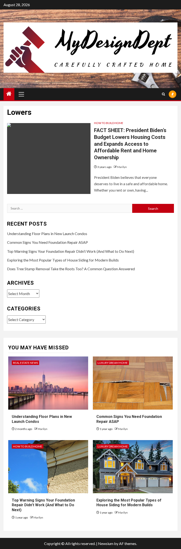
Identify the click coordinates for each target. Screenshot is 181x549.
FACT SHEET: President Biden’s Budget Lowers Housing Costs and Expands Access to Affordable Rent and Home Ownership (130, 143)
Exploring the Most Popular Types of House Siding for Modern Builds (63, 260)
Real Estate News (25, 363)
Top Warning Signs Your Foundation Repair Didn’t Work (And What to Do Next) (70, 251)
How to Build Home (108, 123)
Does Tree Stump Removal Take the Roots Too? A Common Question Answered (71, 268)
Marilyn (122, 167)
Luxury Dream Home (113, 363)
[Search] (163, 94)
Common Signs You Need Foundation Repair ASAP (47, 242)
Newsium (105, 543)
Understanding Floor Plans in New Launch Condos (47, 233)
